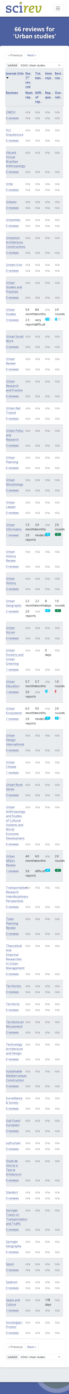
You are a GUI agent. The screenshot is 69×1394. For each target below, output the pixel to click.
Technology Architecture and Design (14, 1048)
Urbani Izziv (14, 265)
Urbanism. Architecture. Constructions (15, 242)
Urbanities (13, 220)
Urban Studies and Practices (14, 287)
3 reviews (12, 320)
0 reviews (12, 118)
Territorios (13, 986)
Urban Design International (15, 739)
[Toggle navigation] (58, 8)
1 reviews (12, 535)
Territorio (13, 1004)
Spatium (11, 1282)
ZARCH (10, 112)
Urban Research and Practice (14, 385)
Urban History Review (11, 556)
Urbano (11, 202)
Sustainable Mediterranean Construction (16, 1075)
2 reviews (12, 611)
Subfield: (12, 65)
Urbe (9, 184)
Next (31, 55)
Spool (10, 1264)
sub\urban (13, 1143)
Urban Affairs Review (10, 860)
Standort (12, 1192)
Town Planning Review (12, 923)
